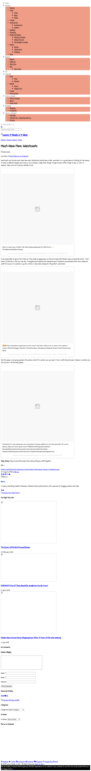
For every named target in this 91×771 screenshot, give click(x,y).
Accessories (14, 22)
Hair (11, 66)
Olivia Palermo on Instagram (18, 156)
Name (3, 673)
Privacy (12, 120)
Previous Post (7, 492)
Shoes (16, 17)
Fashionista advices (15, 469)
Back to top (39, 764)
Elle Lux (16, 472)
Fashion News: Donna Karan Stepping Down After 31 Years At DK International (31, 637)
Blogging (8, 105)
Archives (4, 719)
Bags (15, 15)
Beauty (7, 57)
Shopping (13, 32)
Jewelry (16, 27)
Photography (14, 93)
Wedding (12, 30)
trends (20, 140)
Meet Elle (13, 115)
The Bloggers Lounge (21, 42)
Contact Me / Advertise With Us (20, 118)
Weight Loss (18, 88)
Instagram (13, 110)
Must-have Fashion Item (29, 469)
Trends (12, 20)
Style (11, 10)
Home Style (13, 103)
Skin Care (13, 64)
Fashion (7, 5)
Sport (16, 86)
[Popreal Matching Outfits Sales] (10, 700)
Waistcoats (56, 469)
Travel (12, 91)
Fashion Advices (12, 140)
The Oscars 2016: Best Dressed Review (15, 547)
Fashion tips (5, 469)
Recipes (16, 81)
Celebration (18, 49)
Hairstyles (17, 69)
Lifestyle (8, 74)
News (11, 54)
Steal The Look (19, 39)
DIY (6, 71)
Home (7, 3)
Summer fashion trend (44, 469)
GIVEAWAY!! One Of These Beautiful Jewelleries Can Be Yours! (24, 585)
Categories (4, 709)
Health (12, 83)
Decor (12, 100)
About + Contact (10, 113)
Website (3, 682)
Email (3, 677)
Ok (13, 769)
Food (11, 76)
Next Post (15, 492)
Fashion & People (15, 35)
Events (12, 44)
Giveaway (17, 52)
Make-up (13, 61)
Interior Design (10, 96)
